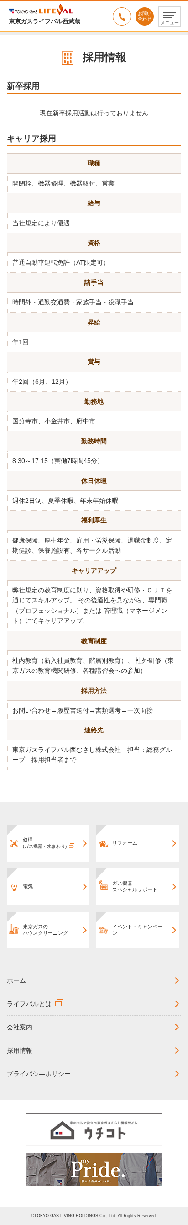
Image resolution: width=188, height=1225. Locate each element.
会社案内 (19, 1027)
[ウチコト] (94, 1129)
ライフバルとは (29, 1003)
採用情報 (19, 1050)
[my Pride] (94, 1169)
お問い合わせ (144, 16)
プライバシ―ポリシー (39, 1073)
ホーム (16, 980)
